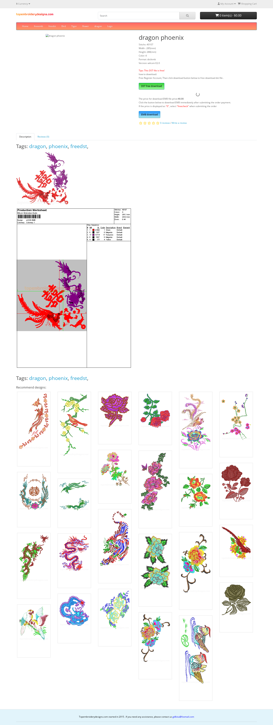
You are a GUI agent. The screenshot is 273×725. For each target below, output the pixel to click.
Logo (109, 26)
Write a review (179, 122)
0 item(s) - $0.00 (230, 15)
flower (85, 26)
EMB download (149, 114)
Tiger (74, 26)
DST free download (151, 86)
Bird (63, 26)
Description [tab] (25, 136)
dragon (98, 26)
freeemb (38, 26)
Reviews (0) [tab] (43, 136)
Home (25, 26)
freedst (52, 26)
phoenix (58, 146)
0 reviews (165, 122)
